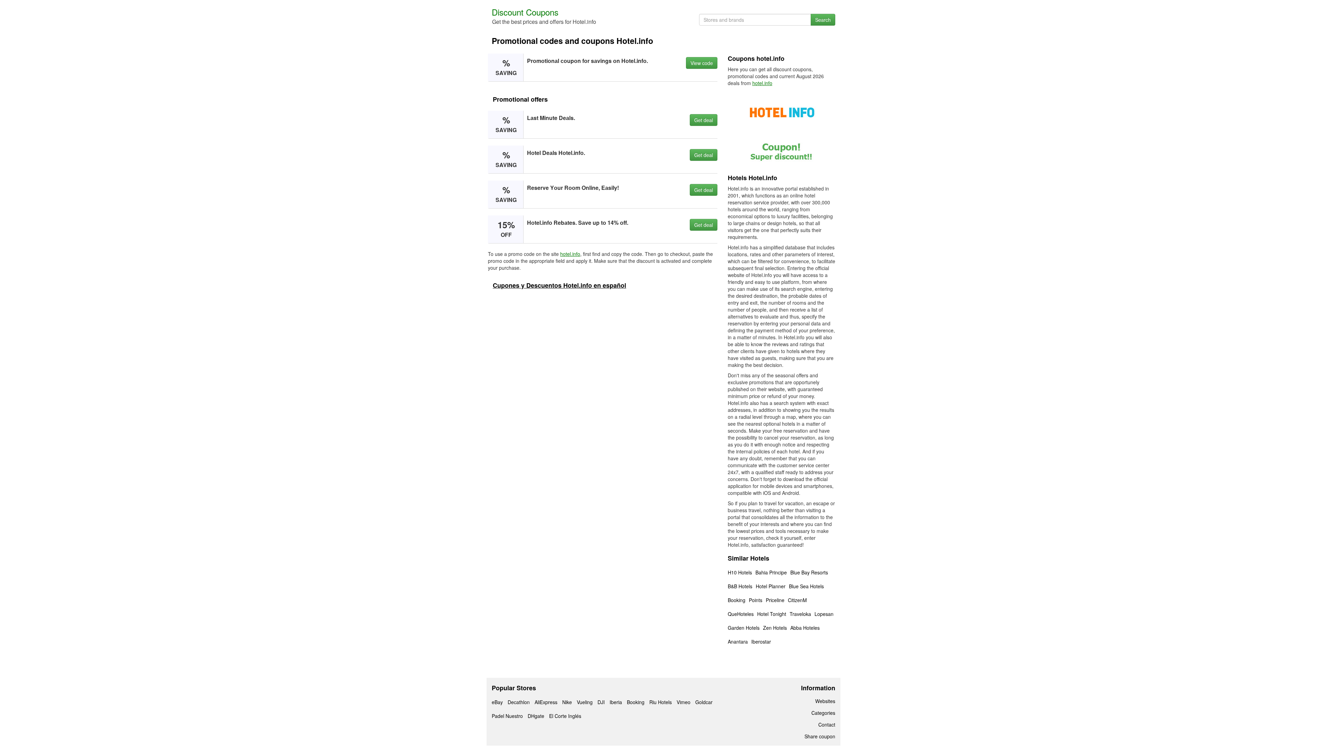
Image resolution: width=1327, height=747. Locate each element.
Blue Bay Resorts (809, 572)
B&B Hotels (740, 586)
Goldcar (704, 702)
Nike (567, 702)
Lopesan (824, 613)
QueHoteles (741, 613)
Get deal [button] (703, 120)
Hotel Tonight (771, 613)
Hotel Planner (770, 586)
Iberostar (761, 641)
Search (823, 19)
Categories (823, 712)
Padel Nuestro (507, 715)
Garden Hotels (744, 627)
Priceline (775, 600)
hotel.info (570, 253)
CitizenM (797, 600)
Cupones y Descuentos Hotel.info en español (559, 285)
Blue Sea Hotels (806, 586)
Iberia (616, 702)
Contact (826, 724)
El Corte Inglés (565, 715)
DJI (601, 702)
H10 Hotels (740, 572)
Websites (825, 701)
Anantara (738, 641)
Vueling (585, 702)
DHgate (536, 715)
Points (755, 600)
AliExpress (546, 702)
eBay (497, 702)
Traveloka (800, 613)
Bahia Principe (771, 572)
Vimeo (683, 702)
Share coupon (819, 736)
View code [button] (701, 62)
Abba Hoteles (805, 627)
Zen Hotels (775, 627)
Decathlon (519, 702)
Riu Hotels (660, 702)
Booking (736, 600)
